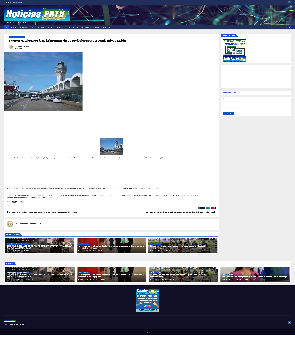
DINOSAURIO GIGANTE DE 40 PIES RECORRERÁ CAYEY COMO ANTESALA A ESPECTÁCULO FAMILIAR (39, 247)
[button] (286, 27)
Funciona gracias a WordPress (140, 332)
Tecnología (85, 27)
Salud (33, 27)
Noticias (14, 27)
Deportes (96, 27)
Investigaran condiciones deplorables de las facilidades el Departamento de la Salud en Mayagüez (111, 247)
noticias (9, 272)
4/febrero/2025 (227, 279)
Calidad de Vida (72, 27)
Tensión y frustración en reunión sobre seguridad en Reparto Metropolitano (177, 247)
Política (41, 27)
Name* (224, 99)
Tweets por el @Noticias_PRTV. (231, 92)
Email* (224, 106)
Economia (106, 27)
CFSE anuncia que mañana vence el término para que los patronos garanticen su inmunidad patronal (42, 212)
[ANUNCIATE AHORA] (234, 50)
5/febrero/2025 (156, 279)
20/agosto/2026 (12, 279)
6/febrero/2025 (84, 279)
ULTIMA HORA (22, 36)
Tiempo (50, 27)
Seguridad (23, 27)
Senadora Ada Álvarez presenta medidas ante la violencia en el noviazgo (254, 277)
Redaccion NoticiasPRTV (23, 46)
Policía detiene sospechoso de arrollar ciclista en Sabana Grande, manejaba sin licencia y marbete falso (179, 212)
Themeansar (159, 332)
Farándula (59, 27)
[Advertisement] (53, 123)
